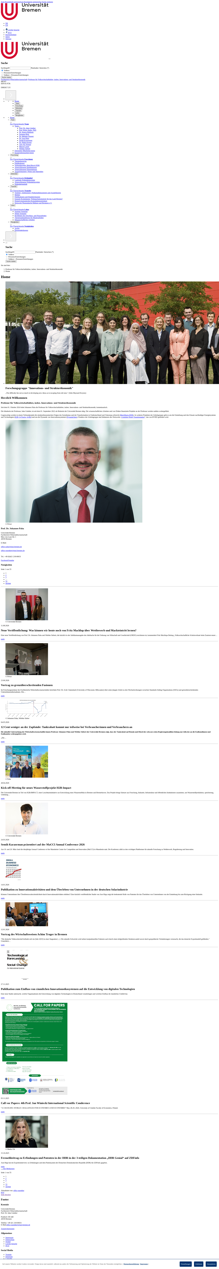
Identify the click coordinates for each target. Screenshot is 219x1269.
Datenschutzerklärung (131, 1264)
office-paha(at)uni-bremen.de (11, 547)
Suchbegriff (5, 68)
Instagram (9, 1257)
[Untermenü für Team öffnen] (19, 126)
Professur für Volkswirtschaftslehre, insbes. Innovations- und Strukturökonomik (56, 79)
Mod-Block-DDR (126, 415)
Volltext (6, 70)
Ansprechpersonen (7, 1229)
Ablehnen (198, 1264)
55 (6, 581)
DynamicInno (72, 417)
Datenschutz (9, 1240)
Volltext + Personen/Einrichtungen (16, 75)
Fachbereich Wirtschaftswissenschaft (14, 79)
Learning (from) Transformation (133, 417)
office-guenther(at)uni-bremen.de (13, 551)
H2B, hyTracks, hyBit (23, 417)
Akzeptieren (211, 1264)
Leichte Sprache (11, 1244)
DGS (7, 1246)
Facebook (4, 560)
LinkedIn (8, 1259)
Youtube (11, 560)
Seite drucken (6, 1195)
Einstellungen (186, 1264)
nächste (8, 583)
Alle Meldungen (8, 1169)
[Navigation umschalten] (49, 58)
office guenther (18, 1191)
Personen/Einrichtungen (12, 73)
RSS (2, 1193)
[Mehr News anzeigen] (2, 1169)
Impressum (9, 1238)
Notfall (7, 1242)
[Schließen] (11, 122)
